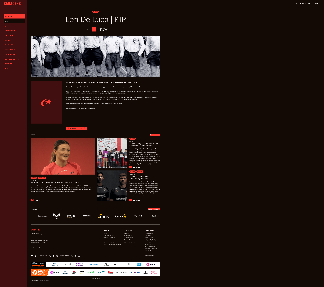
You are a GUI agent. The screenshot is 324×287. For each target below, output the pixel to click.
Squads (7, 40)
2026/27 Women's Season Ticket (112, 244)
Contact (126, 233)
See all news (154, 135)
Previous (73, 128)
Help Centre (148, 253)
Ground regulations (150, 246)
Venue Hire (8, 64)
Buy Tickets (9, 16)
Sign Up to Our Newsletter (131, 242)
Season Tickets (10, 49)
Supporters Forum (129, 235)
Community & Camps (12, 59)
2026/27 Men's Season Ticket (111, 242)
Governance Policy (150, 244)
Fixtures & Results (11, 30)
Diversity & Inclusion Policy (152, 242)
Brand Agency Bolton (44, 280)
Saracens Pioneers (129, 240)
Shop (6, 21)
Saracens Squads (108, 240)
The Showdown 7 (10, 54)
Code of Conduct (149, 255)
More (6, 68)
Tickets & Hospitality (109, 237)
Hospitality (9, 45)
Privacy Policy (149, 233)
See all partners (153, 209)
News (6, 26)
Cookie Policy (148, 235)
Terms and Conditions (151, 248)
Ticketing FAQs (149, 251)
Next (81, 128)
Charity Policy (149, 237)
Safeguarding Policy (150, 240)
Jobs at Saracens (128, 237)
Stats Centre (9, 35)
